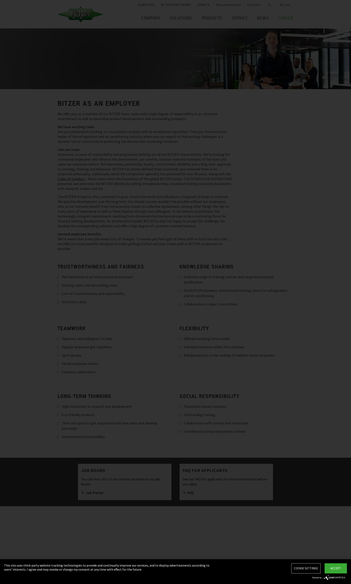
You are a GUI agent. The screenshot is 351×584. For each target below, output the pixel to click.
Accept (335, 568)
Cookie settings (306, 568)
